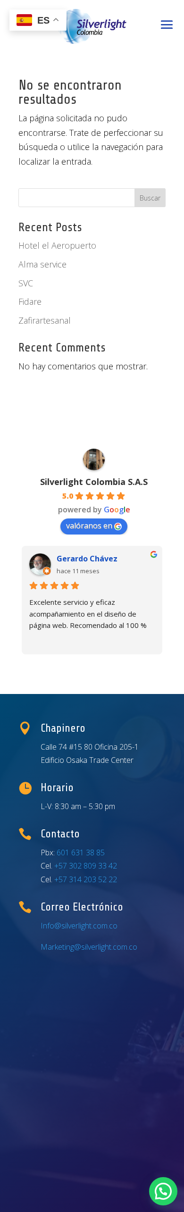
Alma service (42, 264)
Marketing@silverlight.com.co (89, 947)
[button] (163, 1191)
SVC (25, 283)
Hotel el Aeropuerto (57, 245)
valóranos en (89, 525)
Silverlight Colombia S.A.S (94, 481)
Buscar (150, 197)
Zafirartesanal (44, 320)
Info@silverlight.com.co (79, 925)
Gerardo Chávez (87, 558)
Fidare (30, 301)
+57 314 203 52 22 (85, 879)
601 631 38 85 (81, 852)
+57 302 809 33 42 (85, 866)
